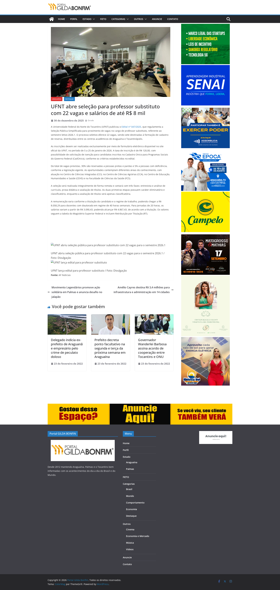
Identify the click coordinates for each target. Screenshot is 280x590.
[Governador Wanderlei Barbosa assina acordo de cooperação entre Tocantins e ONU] (154, 316)
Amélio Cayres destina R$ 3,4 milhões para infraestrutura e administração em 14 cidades (142, 290)
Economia (131, 509)
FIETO (103, 19)
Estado (87, 19)
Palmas (130, 468)
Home (61, 19)
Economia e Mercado (137, 536)
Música (130, 542)
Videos (130, 549)
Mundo (130, 495)
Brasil (129, 489)
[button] (93, 19)
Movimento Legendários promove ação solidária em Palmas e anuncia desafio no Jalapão (77, 292)
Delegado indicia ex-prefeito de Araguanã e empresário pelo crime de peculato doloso (67, 348)
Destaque (69, 99)
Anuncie (157, 19)
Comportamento (135, 502)
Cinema (130, 529)
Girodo (91, 120)
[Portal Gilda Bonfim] (51, 19)
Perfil (73, 19)
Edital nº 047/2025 (131, 126)
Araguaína (56, 99)
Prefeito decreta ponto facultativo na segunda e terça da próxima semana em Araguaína (110, 348)
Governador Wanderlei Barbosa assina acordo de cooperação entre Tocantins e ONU (152, 348)
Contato (172, 19)
